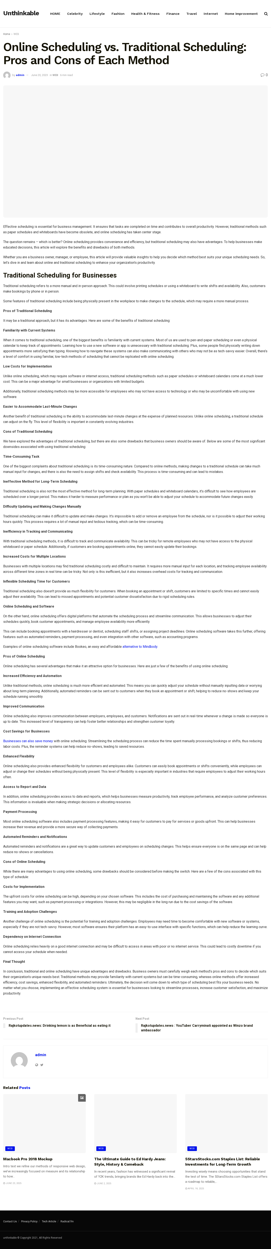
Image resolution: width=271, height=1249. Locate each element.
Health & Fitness (145, 14)
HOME (55, 14)
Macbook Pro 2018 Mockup (28, 1159)
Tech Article (49, 1221)
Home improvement (241, 14)
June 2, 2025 (103, 1183)
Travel (191, 14)
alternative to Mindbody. (140, 647)
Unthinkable (21, 13)
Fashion (118, 14)
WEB (16, 34)
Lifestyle (97, 14)
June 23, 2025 (13, 1183)
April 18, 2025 (195, 1188)
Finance (173, 14)
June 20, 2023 (39, 75)
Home (6, 34)
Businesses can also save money (28, 741)
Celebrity (75, 14)
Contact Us (10, 1221)
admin (20, 75)
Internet (211, 14)
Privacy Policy (29, 1221)
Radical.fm (67, 1221)
